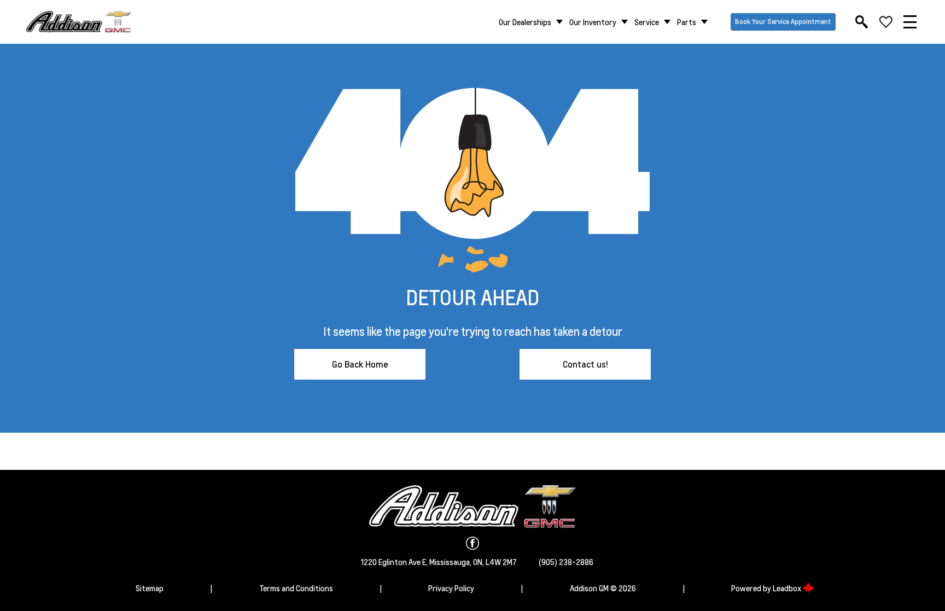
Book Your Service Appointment (783, 22)
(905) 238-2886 (566, 562)
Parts (686, 22)
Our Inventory (592, 22)
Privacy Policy (451, 588)
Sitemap (150, 588)
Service (646, 22)
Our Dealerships (525, 22)
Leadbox (788, 588)
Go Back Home (360, 364)
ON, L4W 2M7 (495, 562)
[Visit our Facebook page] (472, 543)
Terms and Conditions (296, 588)
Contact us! (585, 364)
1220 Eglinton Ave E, (395, 562)
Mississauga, (451, 562)
